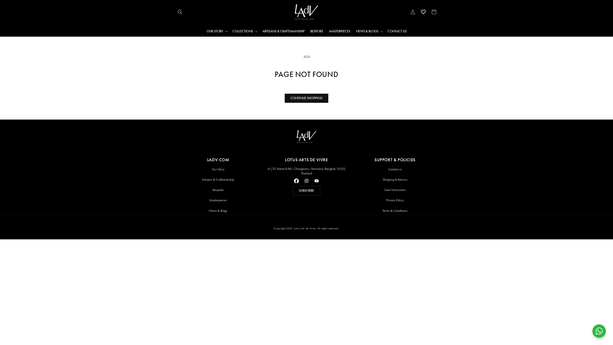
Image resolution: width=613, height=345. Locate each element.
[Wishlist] (423, 12)
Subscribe (306, 191)
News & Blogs (218, 211)
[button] (180, 12)
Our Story (218, 169)
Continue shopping (306, 98)
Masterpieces (218, 200)
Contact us (395, 169)
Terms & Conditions (394, 211)
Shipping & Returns (395, 180)
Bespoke (218, 190)
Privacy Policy (394, 200)
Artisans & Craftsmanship (218, 180)
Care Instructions (395, 190)
